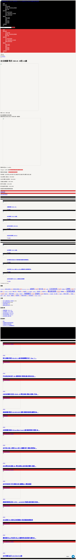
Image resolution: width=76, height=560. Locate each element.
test (3, 25)
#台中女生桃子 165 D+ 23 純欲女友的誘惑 (15, 278)
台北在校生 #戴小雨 (7, 316)
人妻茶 (47, 289)
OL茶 (28, 289)
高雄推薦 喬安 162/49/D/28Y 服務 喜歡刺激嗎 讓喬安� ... (20, 412)
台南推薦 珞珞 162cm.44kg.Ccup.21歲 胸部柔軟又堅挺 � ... (21, 430)
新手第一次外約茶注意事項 (11, 7)
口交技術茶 (55, 289)
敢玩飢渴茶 (54, 291)
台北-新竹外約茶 (8, 12)
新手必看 (5, 5)
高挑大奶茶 (24, 295)
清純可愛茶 (12, 293)
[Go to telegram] (73, 556)
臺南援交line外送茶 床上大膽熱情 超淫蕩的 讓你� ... (19, 538)
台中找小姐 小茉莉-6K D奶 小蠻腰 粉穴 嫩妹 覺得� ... (20, 448)
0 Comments (2, 56)
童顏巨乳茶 (47, 293)
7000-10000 (7, 18)
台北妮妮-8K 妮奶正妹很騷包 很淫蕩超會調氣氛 (18, 520)
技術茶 (39, 291)
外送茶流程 (7, 6)
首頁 (4, 3)
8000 (6, 19)
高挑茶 (36, 295)
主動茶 (34, 289)
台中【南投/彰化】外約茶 (10, 13)
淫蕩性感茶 (2, 192)
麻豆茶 (39, 295)
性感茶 (25, 291)
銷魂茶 (1, 295)
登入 (4, 321)
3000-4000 (7, 22)
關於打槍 (7, 9)
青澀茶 (5, 295)
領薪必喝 (9, 295)
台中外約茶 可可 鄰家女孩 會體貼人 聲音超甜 (17, 484)
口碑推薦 (5, 24)
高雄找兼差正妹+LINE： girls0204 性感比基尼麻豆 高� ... (21, 502)
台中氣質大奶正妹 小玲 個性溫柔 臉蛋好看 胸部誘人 (18, 259)
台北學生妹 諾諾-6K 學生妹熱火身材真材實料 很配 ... (19, 466)
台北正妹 (10, 291)
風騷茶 (13, 295)
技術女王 (35, 291)
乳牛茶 (42, 289)
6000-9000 (7, 20)
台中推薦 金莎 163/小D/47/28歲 (12, 556)
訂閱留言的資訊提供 (7, 324)
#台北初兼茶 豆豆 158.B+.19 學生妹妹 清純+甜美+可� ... (20, 394)
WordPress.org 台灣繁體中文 (8, 325)
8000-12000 (7, 17)
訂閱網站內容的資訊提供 (8, 322)
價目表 (4, 16)
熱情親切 (29, 294)
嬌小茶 (15, 291)
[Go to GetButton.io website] (73, 558)
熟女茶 (22, 293)
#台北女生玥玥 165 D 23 (12, 235)
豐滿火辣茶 (67, 293)
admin (9, 209)
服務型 (63, 291)
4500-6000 (7, 21)
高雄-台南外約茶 (8, 14)
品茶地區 (5, 10)
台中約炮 (6, 291)
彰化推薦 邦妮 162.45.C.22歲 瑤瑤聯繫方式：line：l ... (19, 358)
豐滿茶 (73, 293)
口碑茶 (70, 289)
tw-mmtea (14, 558)
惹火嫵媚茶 (31, 291)
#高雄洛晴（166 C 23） (12, 206)
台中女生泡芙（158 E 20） (12, 226)
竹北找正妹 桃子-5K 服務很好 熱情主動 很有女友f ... (19, 376)
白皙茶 (39, 294)
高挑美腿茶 (32, 295)
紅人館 (56, 293)
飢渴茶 (18, 295)
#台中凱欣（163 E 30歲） (12, 216)
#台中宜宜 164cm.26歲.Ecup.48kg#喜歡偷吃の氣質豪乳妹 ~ (19, 269)
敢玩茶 (45, 291)
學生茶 (20, 291)
